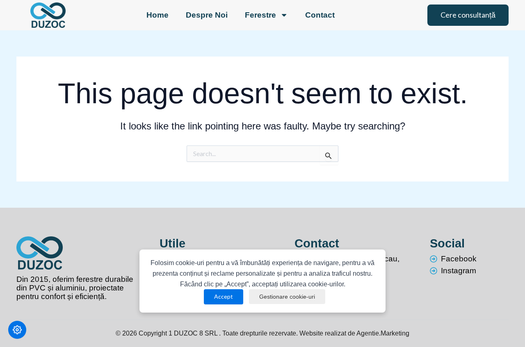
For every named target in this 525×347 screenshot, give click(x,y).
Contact (320, 15)
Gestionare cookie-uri (287, 296)
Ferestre (260, 15)
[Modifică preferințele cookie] (17, 330)
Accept (223, 296)
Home (157, 15)
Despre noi (207, 15)
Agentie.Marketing (382, 333)
